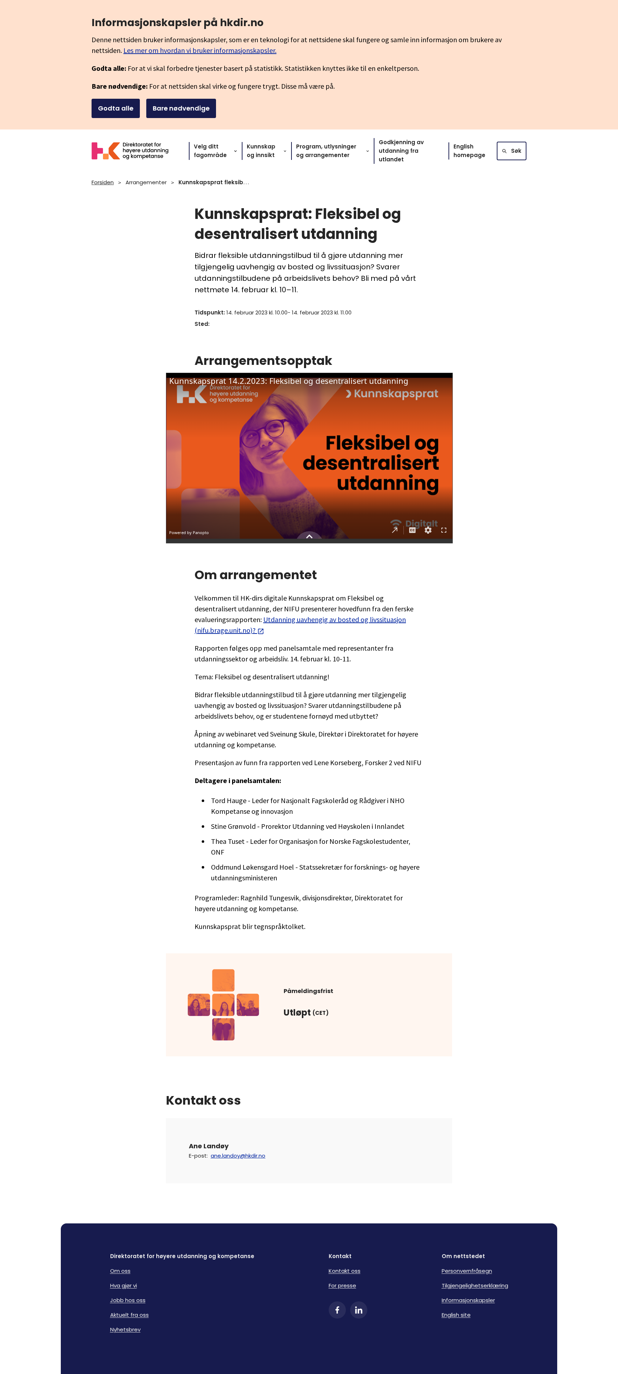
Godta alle (115, 108)
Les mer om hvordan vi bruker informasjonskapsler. (199, 50)
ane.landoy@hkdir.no (238, 1155)
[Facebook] (337, 1310)
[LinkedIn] (358, 1310)
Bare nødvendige (181, 108)
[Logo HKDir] (134, 150)
